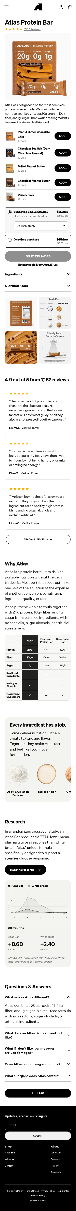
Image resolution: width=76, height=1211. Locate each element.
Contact (9, 1165)
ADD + (63, 136)
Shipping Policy (15, 1190)
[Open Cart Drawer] (70, 6)
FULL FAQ (38, 1093)
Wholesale (10, 1159)
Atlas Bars (10, 1152)
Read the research (22, 870)
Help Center (63, 1190)
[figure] (38, 906)
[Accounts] (61, 6)
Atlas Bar (41, 1200)
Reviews (55, 1165)
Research (56, 1172)
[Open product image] (21, 313)
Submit (38, 1135)
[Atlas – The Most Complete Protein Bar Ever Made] (38, 7)
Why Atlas (56, 1152)
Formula (55, 1159)
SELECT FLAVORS (38, 256)
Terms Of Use (32, 1190)
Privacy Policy (48, 1190)
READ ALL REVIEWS (36, 539)
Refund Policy (38, 1195)
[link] (38, 29)
